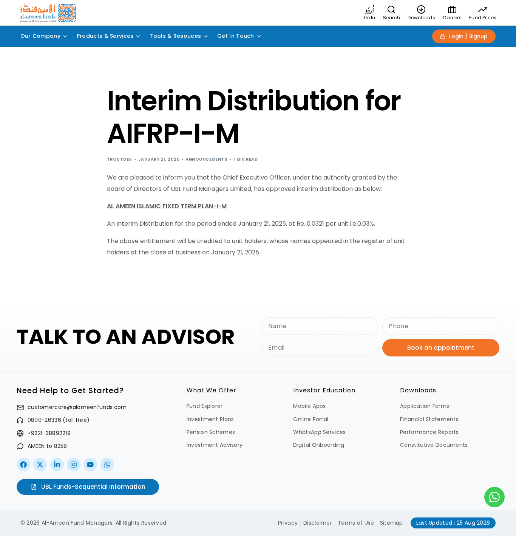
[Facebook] (23, 464)
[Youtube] (90, 464)
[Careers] (452, 9)
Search (391, 17)
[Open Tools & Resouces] (206, 36)
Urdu (369, 17)
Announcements (206, 159)
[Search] (391, 9)
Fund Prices (482, 17)
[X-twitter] (40, 464)
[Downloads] (421, 9)
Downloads (421, 17)
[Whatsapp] (107, 464)
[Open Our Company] (65, 36)
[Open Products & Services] (138, 36)
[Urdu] (369, 9)
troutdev (119, 159)
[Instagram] (73, 464)
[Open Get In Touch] (259, 36)
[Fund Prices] (482, 9)
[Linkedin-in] (57, 464)
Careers (452, 17)
